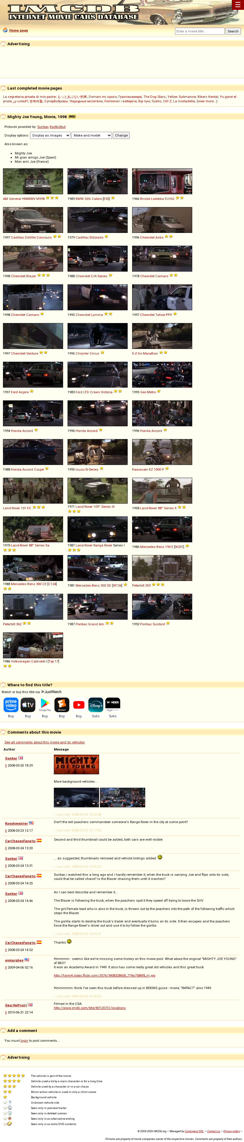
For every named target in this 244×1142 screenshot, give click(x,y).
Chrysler (82, 353)
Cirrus (94, 353)
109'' (96, 507)
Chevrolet (147, 237)
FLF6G (169, 199)
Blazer (31, 276)
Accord (27, 431)
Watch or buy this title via (21, 692)
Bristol (145, 199)
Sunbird (159, 624)
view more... (207, 101)
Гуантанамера (130, 97)
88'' (160, 508)
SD (109, 585)
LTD (86, 392)
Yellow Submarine (182, 97)
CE (44, 584)
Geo (143, 392)
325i (88, 199)
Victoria (106, 392)
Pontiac (81, 624)
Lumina (97, 315)
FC (29, 508)
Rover (108, 545)
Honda (16, 431)
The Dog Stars (154, 97)
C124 (52, 584)
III (113, 507)
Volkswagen (20, 661)
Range (98, 545)
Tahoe (160, 315)
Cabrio (97, 199)
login (24, 1040)
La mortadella (184, 101)
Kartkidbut (57, 127)
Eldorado (96, 237)
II (175, 508)
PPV (169, 315)
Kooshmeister (16, 823)
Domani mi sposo (103, 97)
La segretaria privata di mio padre (29, 97)
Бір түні (144, 101)
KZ (151, 469)
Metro (151, 392)
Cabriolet (38, 661)
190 (168, 547)
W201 (179, 547)
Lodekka (157, 199)
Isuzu (80, 469)
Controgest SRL (194, 1131)
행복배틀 (36, 101)
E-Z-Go (137, 353)
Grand (93, 624)
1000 (157, 469)
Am (101, 624)
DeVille (30, 237)
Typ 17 (53, 661)
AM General (12, 199)
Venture (32, 353)
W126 (117, 585)
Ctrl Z (167, 101)
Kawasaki (140, 469)
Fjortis (156, 101)
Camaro (161, 276)
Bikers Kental (208, 97)
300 (38, 584)
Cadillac (17, 237)
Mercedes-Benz (152, 547)
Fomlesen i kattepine (120, 101)
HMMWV (28, 199)
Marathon (150, 353)
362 (18, 624)
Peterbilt (138, 585)
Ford (14, 392)
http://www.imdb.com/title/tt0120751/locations (90, 1008)
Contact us (213, 1131)
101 (23, 508)
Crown (95, 392)
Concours (44, 237)
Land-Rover (11, 508)
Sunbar (42, 127)
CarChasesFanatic (20, 841)
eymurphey (14, 960)
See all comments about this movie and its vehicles (44, 742)
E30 (106, 199)
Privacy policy (231, 1131)
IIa (47, 545)
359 (148, 585)
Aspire (24, 392)
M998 (40, 199)
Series (102, 276)
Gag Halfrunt (16, 1005)
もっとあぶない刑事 (72, 97)
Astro (159, 237)
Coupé (39, 469)
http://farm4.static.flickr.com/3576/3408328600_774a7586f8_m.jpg (104, 975)
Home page (18, 30)
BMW (80, 199)
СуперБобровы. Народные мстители (73, 101)
